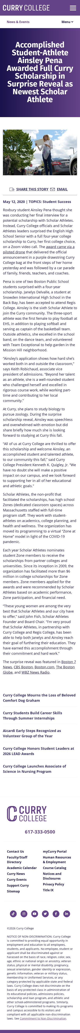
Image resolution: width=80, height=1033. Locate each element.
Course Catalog (54, 868)
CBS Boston (23, 667)
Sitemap (13, 891)
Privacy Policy (53, 884)
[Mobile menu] (66, 7)
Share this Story (32, 189)
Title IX (48, 890)
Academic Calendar (22, 868)
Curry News (16, 874)
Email (62, 189)
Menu (66, 22)
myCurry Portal (55, 851)
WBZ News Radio (36, 672)
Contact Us (15, 851)
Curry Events (17, 879)
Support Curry (18, 885)
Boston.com (44, 667)
